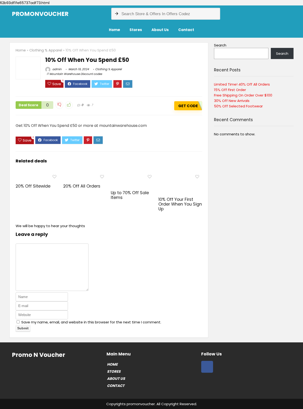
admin (57, 69)
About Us (160, 29)
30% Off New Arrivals (232, 100)
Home (114, 29)
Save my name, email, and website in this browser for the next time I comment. (91, 322)
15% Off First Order (230, 89)
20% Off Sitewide (33, 186)
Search (220, 45)
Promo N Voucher (38, 355)
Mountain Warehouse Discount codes (75, 74)
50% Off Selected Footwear (238, 106)
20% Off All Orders (81, 186)
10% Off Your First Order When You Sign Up (180, 204)
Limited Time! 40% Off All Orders (242, 84)
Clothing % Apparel (45, 50)
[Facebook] (207, 367)
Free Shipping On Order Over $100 (243, 95)
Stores (135, 29)
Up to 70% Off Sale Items (130, 195)
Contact (186, 29)
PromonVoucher (40, 14)
